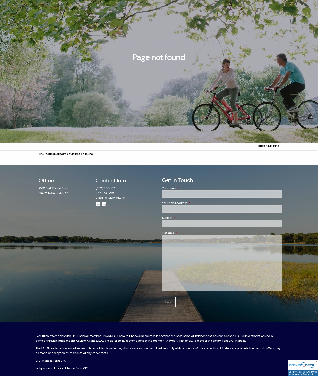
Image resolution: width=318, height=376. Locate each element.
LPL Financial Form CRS (51, 361)
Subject (181, 218)
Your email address (189, 203)
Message (182, 233)
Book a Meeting (268, 146)
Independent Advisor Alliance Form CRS (62, 368)
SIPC (113, 336)
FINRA (105, 336)
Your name (183, 188)
